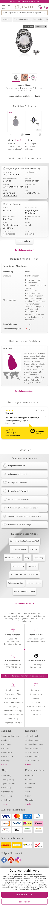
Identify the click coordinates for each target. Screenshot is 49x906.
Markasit (33, 549)
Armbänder (6, 744)
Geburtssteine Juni (15, 583)
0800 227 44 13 (13, 667)
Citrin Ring (6, 788)
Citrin (27, 792)
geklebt (28, 225)
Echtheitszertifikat (13, 694)
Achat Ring (6, 775)
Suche (45, 12)
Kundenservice (12, 690)
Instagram (18, 860)
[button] (3, 7)
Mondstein (8, 210)
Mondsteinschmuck (13, 558)
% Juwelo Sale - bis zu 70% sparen (24, 575)
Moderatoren (36, 694)
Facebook (4, 860)
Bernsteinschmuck (33, 748)
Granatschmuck (32, 760)
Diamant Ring (7, 792)
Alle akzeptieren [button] (24, 894)
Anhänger (5, 740)
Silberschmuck (18, 566)
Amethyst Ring (7, 779)
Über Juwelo (36, 690)
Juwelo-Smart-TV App (13, 710)
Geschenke (37, 19)
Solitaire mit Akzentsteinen (10, 194)
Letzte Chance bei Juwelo (24, 591)
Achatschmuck (31, 736)
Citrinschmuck (31, 752)
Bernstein (29, 788)
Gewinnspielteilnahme (13, 702)
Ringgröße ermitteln (13, 723)
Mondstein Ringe (34, 583)
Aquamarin (30, 783)
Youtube (11, 860)
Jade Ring (5, 800)
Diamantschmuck (33, 756)
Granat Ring (6, 796)
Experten (36, 698)
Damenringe (39, 558)
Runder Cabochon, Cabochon (12, 227)
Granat (28, 796)
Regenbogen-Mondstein (31, 212)
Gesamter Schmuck (10, 736)
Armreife (5, 748)
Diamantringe (7, 756)
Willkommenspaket (12, 698)
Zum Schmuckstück (23, 250)
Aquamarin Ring (8, 783)
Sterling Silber (32, 180)
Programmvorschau (36, 706)
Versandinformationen (13, 714)
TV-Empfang (12, 706)
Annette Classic (32, 193)
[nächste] (43, 133)
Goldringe (5, 760)
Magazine (36, 702)
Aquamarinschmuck (34, 744)
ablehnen (19, 885)
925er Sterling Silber (13, 186)
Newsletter (36, 710)
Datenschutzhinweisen (28, 889)
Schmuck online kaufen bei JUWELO (24, 541)
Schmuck (6, 19)
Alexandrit (29, 775)
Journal (35, 714)
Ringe (27, 558)
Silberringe (32, 566)
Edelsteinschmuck (21, 19)
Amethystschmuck (33, 740)
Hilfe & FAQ (13, 719)
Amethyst (29, 779)
